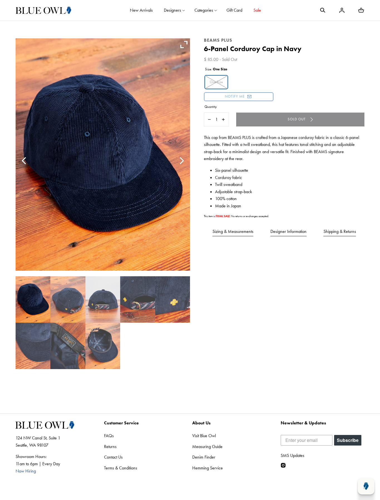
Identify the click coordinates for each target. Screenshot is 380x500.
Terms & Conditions (120, 468)
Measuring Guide (207, 446)
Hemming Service (207, 468)
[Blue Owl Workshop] (43, 10)
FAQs (109, 436)
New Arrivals (141, 10)
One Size (216, 81)
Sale (257, 10)
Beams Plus (218, 40)
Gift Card (234, 10)
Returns (110, 446)
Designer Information (288, 231)
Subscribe (348, 440)
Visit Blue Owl (204, 436)
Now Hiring (26, 471)
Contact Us (113, 457)
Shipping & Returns (340, 231)
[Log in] (342, 10)
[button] (322, 10)
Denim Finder (203, 457)
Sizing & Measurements (233, 231)
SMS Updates (292, 455)
